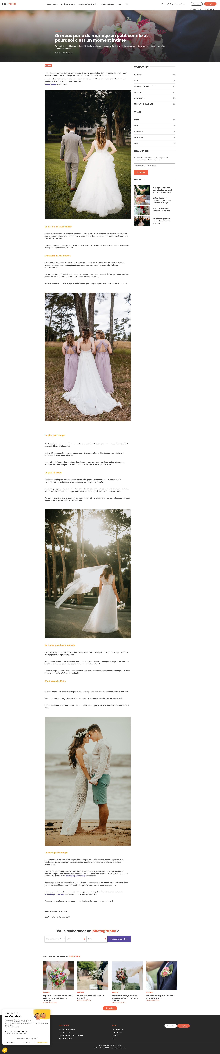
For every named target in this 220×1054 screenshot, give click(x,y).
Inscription (210, 4)
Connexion (196, 4)
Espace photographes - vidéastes (174, 4)
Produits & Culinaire (154, 104)
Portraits (154, 92)
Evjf (154, 80)
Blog (119, 4)
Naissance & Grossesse (154, 86)
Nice (154, 143)
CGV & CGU (116, 1035)
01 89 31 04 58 (196, 10)
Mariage (154, 75)
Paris (154, 120)
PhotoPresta (50, 84)
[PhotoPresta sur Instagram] (207, 9)
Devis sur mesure (68, 4)
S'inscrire (141, 172)
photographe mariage (76, 876)
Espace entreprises (65, 1038)
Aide (127, 4)
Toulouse (154, 137)
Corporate (154, 98)
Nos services (51, 4)
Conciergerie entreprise (88, 4)
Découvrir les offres (119, 939)
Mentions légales (118, 1029)
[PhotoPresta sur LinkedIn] (214, 9)
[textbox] (55, 939)
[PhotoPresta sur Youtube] (211, 9)
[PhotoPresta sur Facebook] (205, 9)
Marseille (154, 131)
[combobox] (55, 939)
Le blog (110, 1008)
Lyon (154, 126)
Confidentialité (117, 1032)
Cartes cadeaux (107, 4)
